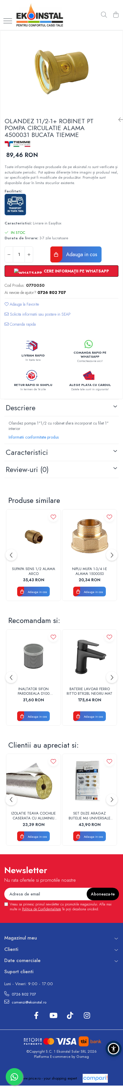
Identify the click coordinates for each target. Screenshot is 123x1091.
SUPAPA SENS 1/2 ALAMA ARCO (33, 571)
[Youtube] (53, 1016)
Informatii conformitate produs (34, 437)
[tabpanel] (61, 72)
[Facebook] (36, 1016)
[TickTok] (70, 1016)
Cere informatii (38, 316)
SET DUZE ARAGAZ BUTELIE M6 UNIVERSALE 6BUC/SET (89, 816)
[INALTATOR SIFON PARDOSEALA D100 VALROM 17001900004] (33, 657)
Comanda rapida (22, 324)
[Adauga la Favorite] (53, 517)
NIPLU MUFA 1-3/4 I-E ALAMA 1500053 (89, 571)
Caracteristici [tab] (27, 452)
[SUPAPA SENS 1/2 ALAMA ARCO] (33, 536)
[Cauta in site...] (104, 15)
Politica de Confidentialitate (41, 909)
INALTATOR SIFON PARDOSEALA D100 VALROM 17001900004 (33, 691)
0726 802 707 (23, 994)
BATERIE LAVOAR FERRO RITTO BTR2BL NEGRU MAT (89, 691)
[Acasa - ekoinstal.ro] (40, 15)
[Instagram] (87, 1016)
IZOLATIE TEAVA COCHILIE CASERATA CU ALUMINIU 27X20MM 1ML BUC (33, 816)
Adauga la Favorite (24, 304)
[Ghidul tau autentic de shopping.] (95, 1078)
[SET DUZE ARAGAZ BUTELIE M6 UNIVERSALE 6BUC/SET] (89, 781)
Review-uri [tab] (27, 469)
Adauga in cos (81, 254)
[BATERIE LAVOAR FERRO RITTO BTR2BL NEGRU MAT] (89, 657)
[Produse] (7, 21)
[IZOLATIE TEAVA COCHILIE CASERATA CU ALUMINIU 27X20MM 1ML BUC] (33, 781)
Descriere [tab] (20, 407)
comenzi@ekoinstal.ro (28, 1002)
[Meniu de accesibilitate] (114, 1049)
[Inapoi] (118, 120)
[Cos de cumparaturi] (116, 15)
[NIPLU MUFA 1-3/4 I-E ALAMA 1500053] (89, 536)
